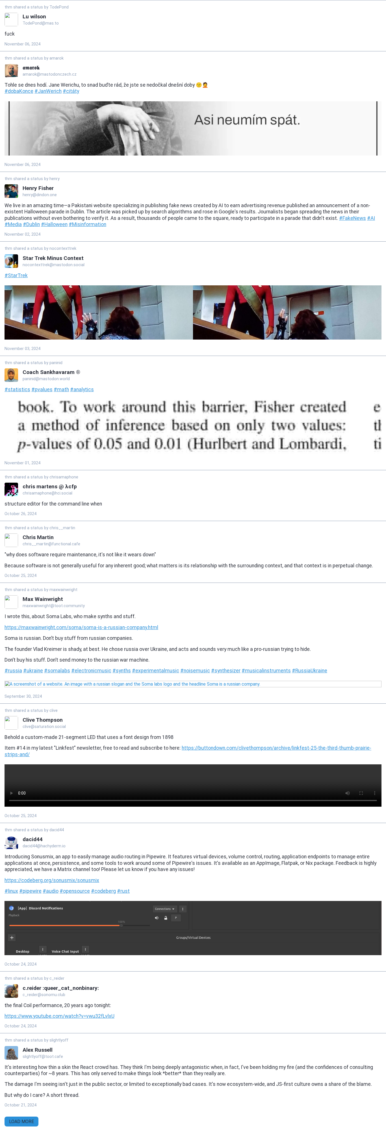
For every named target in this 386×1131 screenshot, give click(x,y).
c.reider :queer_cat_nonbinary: (61, 988)
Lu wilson (34, 16)
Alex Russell (38, 1050)
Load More (21, 1121)
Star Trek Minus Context (53, 258)
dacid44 (33, 839)
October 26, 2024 (20, 513)
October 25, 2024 (20, 575)
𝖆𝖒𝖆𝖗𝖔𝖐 (31, 67)
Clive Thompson (43, 720)
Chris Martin (38, 537)
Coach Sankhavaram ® (51, 372)
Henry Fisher (38, 188)
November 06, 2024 (22, 44)
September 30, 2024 (23, 696)
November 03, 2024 (22, 348)
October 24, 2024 (20, 964)
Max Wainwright (43, 599)
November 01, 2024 (22, 463)
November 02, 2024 (22, 234)
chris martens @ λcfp (50, 486)
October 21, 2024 (20, 1105)
